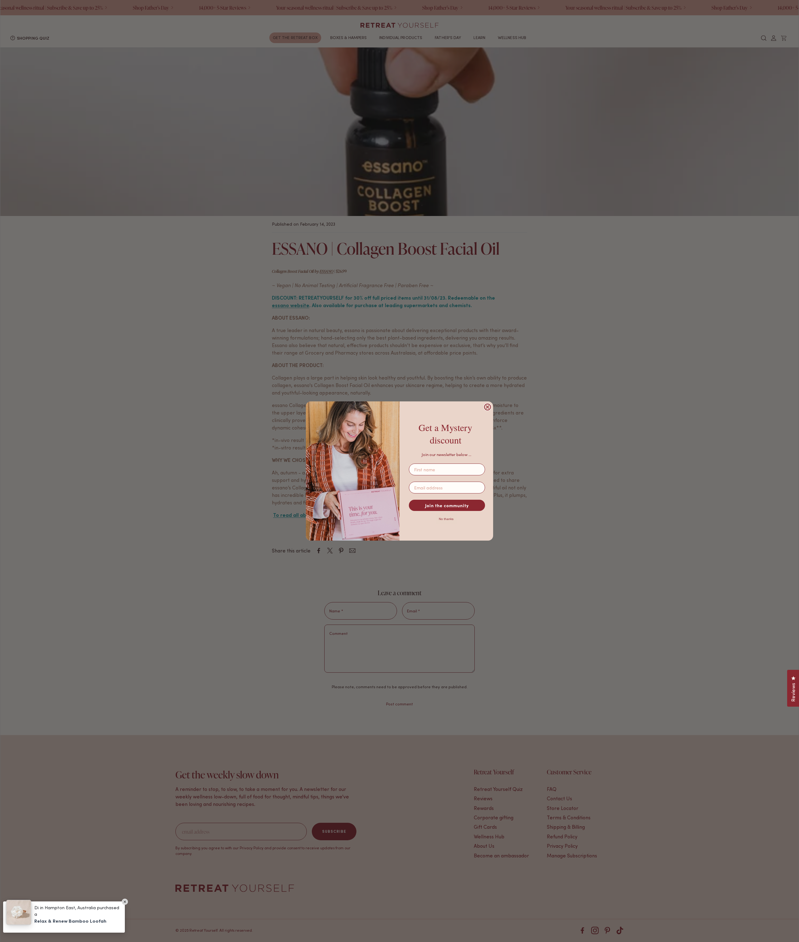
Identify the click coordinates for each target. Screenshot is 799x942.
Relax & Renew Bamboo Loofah (70, 921)
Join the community (447, 505)
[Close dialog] (487, 407)
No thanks (446, 519)
